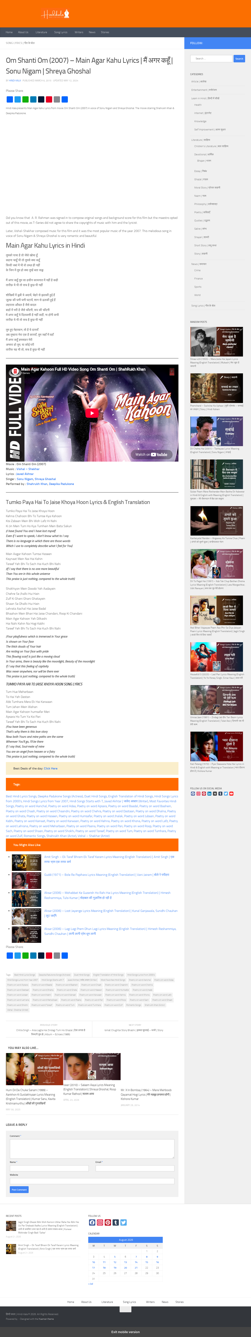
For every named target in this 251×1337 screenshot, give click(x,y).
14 (136, 1262)
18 (104, 1267)
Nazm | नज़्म (200, 195)
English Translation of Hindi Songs (130, 796)
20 (125, 1267)
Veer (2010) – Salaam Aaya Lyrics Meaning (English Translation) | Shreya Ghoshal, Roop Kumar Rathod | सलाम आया (89, 1089)
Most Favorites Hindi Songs (113, 980)
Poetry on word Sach (139, 1000)
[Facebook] (10, 99)
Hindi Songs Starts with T (86, 801)
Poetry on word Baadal (123, 806)
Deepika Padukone (61, 484)
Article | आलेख (198, 81)
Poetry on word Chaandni (53, 811)
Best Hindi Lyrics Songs (21, 796)
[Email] (57, 99)
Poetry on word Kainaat (30, 821)
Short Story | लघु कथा (205, 245)
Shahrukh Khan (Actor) (61, 836)
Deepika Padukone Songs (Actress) (60, 796)
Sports (197, 286)
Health (198, 104)
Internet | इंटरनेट (202, 113)
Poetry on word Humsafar (75, 816)
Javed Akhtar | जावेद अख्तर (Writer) (126, 801)
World (197, 295)
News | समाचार (198, 264)
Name (13, 1162)
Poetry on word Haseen (42, 816)
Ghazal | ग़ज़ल (201, 179)
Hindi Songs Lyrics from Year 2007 (45, 801)
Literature (41, 32)
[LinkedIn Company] (209, 794)
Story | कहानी (200, 253)
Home (9, 32)
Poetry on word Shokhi (59, 831)
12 (115, 1262)
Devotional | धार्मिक (204, 154)
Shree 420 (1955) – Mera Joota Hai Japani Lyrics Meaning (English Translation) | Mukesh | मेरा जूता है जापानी (214, 362)
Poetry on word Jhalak (108, 816)
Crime (197, 270)
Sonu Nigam (25, 479)
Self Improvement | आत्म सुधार (210, 129)
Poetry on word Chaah (20, 811)
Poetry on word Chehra (86, 811)
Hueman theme (46, 1319)
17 (93, 1267)
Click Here (50, 768)
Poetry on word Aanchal (31, 806)
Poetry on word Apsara (92, 806)
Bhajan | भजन (204, 160)
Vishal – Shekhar (28, 469)
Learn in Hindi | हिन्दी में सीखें (205, 98)
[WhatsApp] (25, 99)
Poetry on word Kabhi (41, 995)
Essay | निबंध (200, 171)
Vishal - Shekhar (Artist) (17, 1010)
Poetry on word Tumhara (150, 831)
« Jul (90, 1283)
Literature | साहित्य (200, 139)
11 (104, 1262)
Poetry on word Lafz (155, 821)
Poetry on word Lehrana (18, 1000)
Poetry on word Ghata (67, 990)
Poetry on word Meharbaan (47, 826)
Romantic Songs (34, 836)
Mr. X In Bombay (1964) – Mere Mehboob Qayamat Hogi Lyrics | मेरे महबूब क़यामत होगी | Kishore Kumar (146, 1094)
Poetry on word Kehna (95, 821)
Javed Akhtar (25, 474)
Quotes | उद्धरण (202, 220)
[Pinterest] (49, 99)
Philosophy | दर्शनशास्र (205, 204)
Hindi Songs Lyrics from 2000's (141, 975)
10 (93, 1262)
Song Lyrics (60, 32)
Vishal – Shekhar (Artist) (94, 836)
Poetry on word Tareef (90, 831)
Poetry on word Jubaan (139, 816)
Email (99, 1162)
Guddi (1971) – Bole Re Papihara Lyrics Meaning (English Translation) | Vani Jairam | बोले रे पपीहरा (106, 875)
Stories (105, 32)
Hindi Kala (15, 80)
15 (146, 1262)
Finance (198, 278)
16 (157, 1262)
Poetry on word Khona (125, 821)
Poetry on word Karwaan (63, 821)
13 (125, 1262)
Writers (79, 32)
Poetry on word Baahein (155, 806)
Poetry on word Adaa (62, 806)
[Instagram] (198, 794)
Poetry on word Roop (137, 826)
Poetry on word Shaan (28, 831)
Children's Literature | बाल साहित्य (211, 146)
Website (14, 1174)
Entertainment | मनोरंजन (204, 89)
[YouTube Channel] (231, 794)
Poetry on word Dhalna (151, 811)
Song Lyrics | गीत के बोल (20, 43)
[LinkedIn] (33, 99)
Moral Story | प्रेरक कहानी (207, 187)
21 (136, 1267)
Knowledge (200, 121)
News (92, 32)
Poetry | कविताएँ (202, 212)
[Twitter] (18, 99)
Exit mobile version (125, 1332)
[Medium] (215, 794)
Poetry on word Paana (80, 826)
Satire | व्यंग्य (200, 228)
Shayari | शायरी (201, 237)
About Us (23, 32)
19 (115, 1267)
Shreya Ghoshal (45, 479)
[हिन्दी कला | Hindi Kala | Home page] (55, 14)
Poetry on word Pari (110, 826)
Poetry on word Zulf (114, 1005)
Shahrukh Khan (37, 484)
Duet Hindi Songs (95, 796)
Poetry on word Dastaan (118, 811)
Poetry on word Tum (119, 831)
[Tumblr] (41, 99)
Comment (15, 1135)
